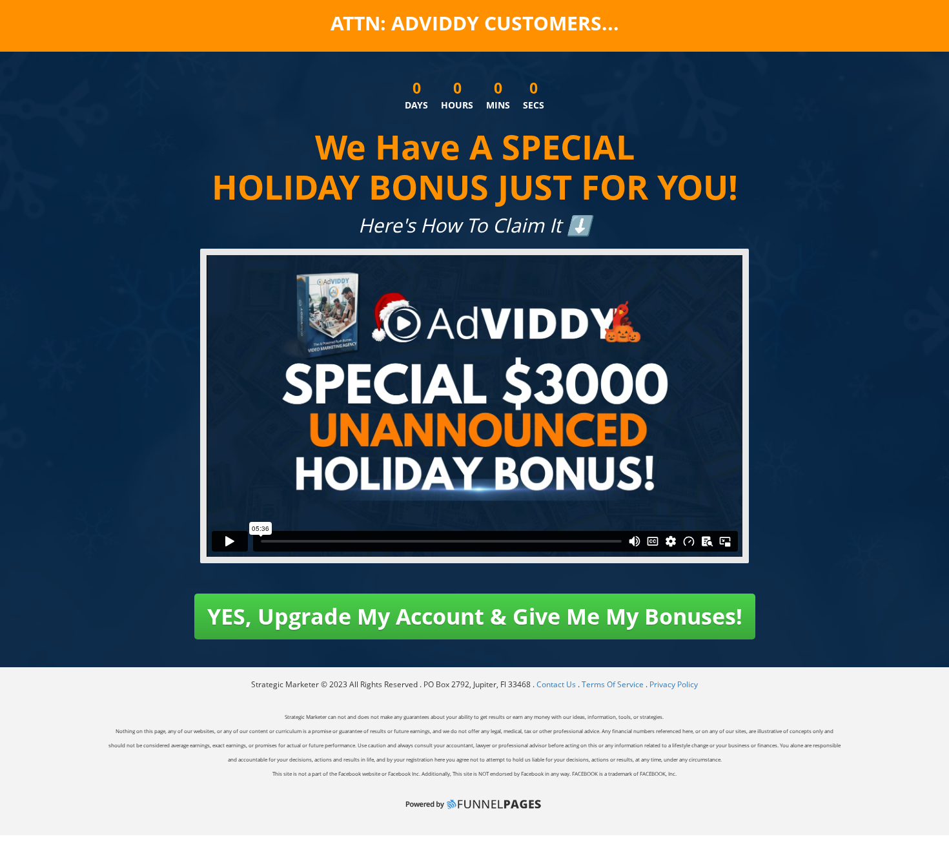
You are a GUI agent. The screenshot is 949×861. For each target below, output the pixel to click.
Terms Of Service (613, 684)
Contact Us (557, 684)
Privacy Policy (673, 684)
